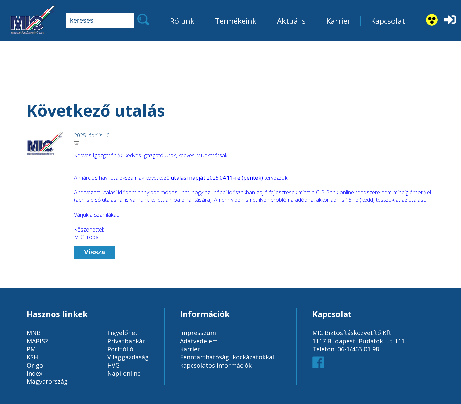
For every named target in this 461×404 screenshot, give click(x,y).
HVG (113, 365)
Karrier (338, 21)
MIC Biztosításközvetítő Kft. (352, 333)
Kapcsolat (388, 21)
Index (34, 373)
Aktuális (291, 21)
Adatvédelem (199, 341)
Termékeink (235, 21)
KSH (32, 357)
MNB (34, 333)
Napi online (124, 373)
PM (31, 349)
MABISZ (38, 341)
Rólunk (182, 21)
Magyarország (47, 381)
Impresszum (198, 333)
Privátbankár (126, 341)
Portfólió (120, 349)
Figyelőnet (122, 333)
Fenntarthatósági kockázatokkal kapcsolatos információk (227, 361)
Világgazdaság (128, 357)
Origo (35, 365)
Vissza (94, 252)
